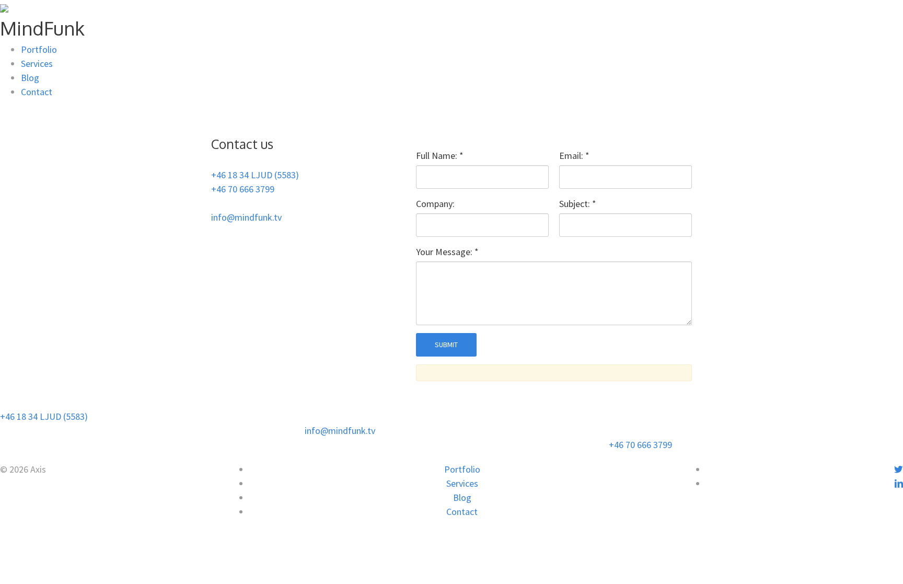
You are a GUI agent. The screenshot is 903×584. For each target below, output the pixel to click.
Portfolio (39, 49)
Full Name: (440, 156)
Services (37, 64)
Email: (574, 156)
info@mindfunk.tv (246, 217)
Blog (30, 78)
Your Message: (447, 252)
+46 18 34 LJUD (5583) (255, 175)
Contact (36, 92)
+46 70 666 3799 (242, 189)
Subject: (577, 204)
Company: (435, 204)
